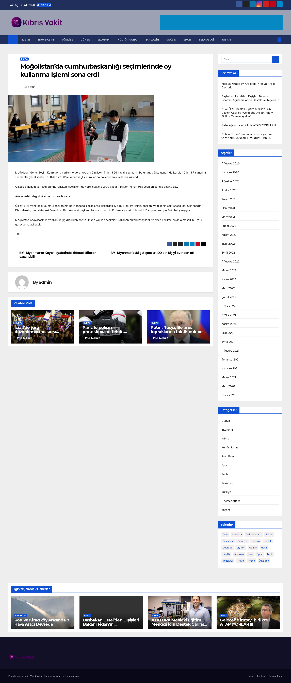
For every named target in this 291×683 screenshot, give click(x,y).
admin (45, 282)
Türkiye (67, 39)
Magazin (152, 39)
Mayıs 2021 (228, 377)
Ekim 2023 (228, 208)
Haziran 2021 (230, 368)
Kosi (250, 554)
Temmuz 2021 (230, 359)
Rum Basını (46, 39)
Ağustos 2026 (230, 163)
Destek (268, 541)
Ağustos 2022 (230, 261)
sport (260, 554)
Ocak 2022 (228, 306)
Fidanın (253, 547)
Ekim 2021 (228, 332)
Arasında (237, 534)
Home (251, 676)
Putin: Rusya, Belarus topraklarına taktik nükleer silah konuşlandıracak (177, 331)
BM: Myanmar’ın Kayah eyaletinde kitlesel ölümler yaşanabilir (57, 255)
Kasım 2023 (229, 199)
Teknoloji (206, 39)
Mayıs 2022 (228, 270)
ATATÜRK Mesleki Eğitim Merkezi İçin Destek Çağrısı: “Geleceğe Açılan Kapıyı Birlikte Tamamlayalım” (247, 112)
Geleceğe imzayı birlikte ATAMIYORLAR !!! (249, 125)
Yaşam (226, 39)
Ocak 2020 (228, 395)
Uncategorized (231, 501)
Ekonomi (104, 39)
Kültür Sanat (128, 39)
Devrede (228, 547)
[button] (274, 39)
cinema (255, 541)
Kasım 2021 (228, 324)
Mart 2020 (228, 386)
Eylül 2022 (228, 252)
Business (242, 541)
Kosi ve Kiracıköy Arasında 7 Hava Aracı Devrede (41, 622)
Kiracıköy (239, 554)
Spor (187, 39)
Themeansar (71, 676)
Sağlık (171, 39)
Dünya (85, 39)
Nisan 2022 (228, 279)
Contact (261, 676)
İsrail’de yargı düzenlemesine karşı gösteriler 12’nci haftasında (41, 331)
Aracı (225, 534)
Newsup (57, 676)
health (226, 554)
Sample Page (276, 676)
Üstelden (264, 560)
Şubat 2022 (228, 297)
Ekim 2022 (228, 243)
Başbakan (228, 541)
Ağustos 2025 (230, 181)
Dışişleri (241, 547)
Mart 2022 (228, 288)
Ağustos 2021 (230, 350)
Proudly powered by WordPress (25, 676)
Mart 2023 (228, 217)
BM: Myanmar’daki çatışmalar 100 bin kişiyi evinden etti (153, 253)
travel (240, 560)
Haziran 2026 (230, 172)
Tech (224, 474)
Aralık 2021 (228, 315)
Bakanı (269, 534)
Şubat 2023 (228, 225)
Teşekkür (228, 560)
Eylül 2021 (228, 341)
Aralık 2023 (228, 190)
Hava (264, 547)
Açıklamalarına (254, 534)
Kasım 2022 (229, 234)
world (251, 560)
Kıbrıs (26, 39)
